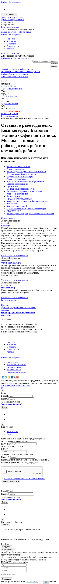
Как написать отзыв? (16, 364)
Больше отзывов (8, 300)
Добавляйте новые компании (14, 74)
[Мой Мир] (11, 377)
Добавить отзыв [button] (8, 32)
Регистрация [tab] (12, 431)
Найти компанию (10, 96)
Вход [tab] (9, 434)
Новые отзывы (8, 218)
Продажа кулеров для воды (19, 199)
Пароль (4, 399)
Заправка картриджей (17, 206)
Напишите (32, 581)
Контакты (11, 41)
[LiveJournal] (14, 377)
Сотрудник (6, 547)
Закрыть (5, 525)
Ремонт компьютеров (16, 179)
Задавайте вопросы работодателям (17, 69)
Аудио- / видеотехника (17, 194)
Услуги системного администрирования (25, 181)
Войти (4, 2)
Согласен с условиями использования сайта (24, 478)
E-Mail (4, 449)
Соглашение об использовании (15, 385)
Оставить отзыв (14, 367)
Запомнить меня (12, 402)
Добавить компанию (12, 89)
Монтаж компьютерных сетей (21, 189)
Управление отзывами (12, 17)
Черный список (14, 369)
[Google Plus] (17, 377)
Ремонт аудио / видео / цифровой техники (26, 171)
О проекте (11, 44)
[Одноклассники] (8, 377)
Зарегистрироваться (12, 111)
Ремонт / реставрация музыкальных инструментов (30, 213)
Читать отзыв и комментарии (14, 255)
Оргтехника (12, 186)
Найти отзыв (25, 32)
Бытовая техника (15, 196)
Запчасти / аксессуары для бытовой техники (27, 201)
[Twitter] (6, 377)
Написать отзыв (14, 362)
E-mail (4, 396)
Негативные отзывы (16, 372)
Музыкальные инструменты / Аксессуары (26, 208)
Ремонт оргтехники (16, 169)
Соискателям (13, 46)
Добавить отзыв (10, 103)
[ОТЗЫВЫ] (12, 19)
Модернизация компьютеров (20, 176)
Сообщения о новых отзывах (14, 76)
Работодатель (8, 550)
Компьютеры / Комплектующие (21, 174)
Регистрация (15, 2)
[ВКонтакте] (3, 377)
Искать (54, 66)
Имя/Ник (6, 444)
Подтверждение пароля (12, 462)
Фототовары (12, 204)
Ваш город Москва (10, 27)
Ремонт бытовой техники (18, 166)
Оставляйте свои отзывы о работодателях (20, 71)
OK (2, 388)
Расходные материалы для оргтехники (25, 191)
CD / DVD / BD (14, 211)
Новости (11, 39)
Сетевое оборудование (17, 184)
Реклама (10, 48)
